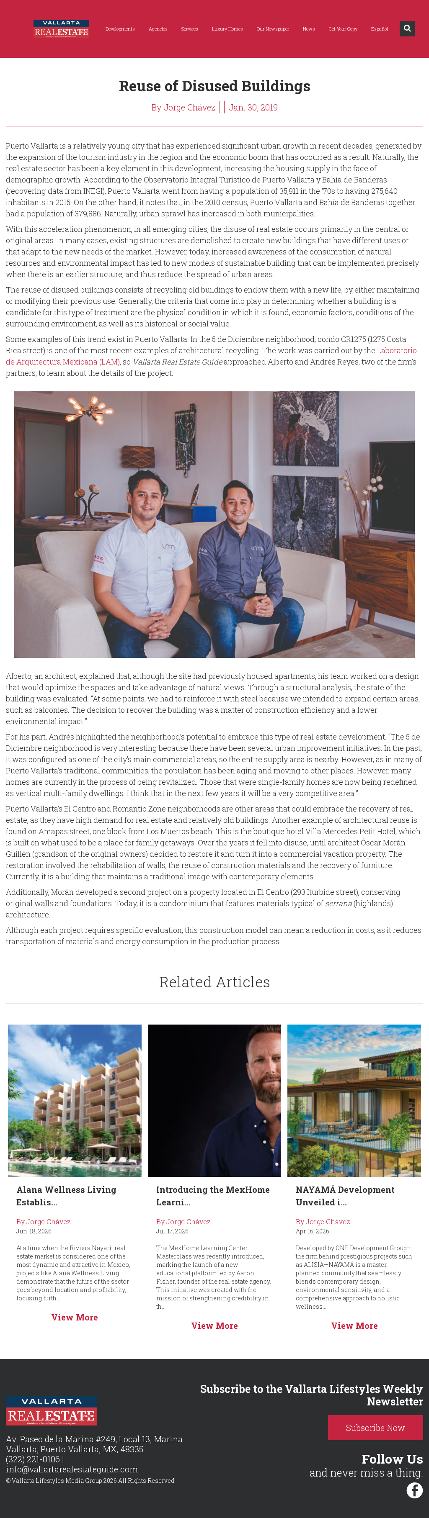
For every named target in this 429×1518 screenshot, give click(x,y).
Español (379, 29)
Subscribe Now (375, 1427)
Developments (120, 29)
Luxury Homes (227, 29)
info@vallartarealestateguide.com (72, 1469)
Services (189, 29)
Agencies (158, 29)
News (309, 29)
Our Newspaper (273, 29)
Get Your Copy (343, 29)
